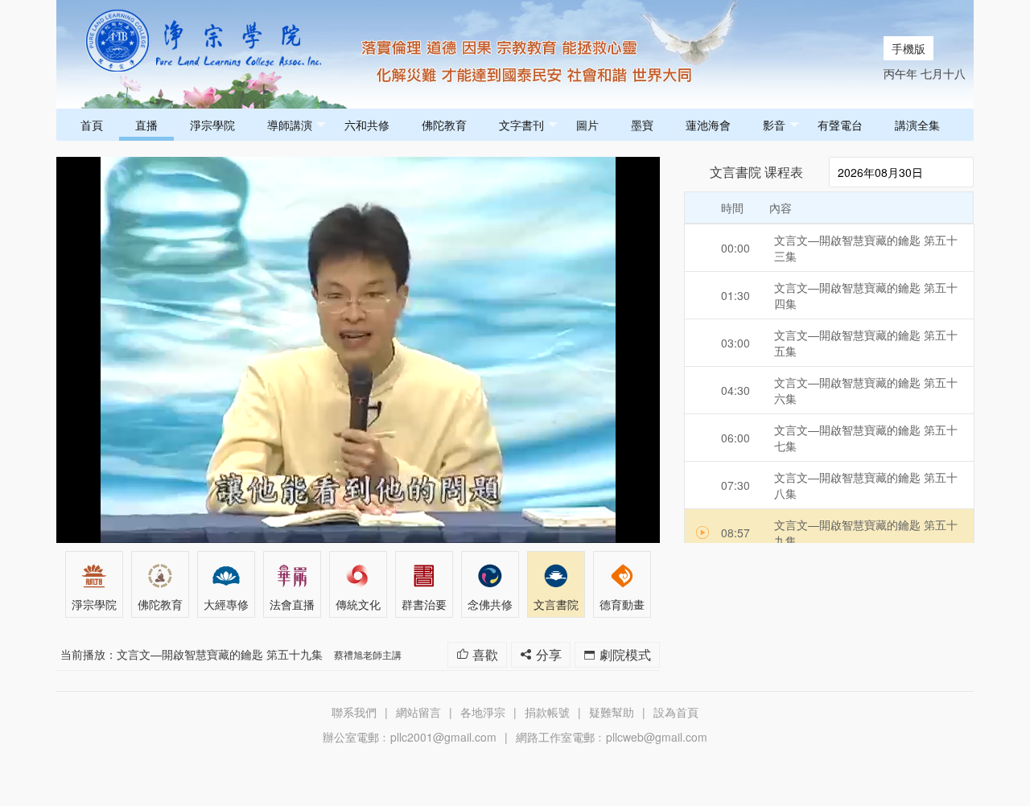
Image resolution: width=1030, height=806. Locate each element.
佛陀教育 (444, 125)
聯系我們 (354, 712)
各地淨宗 (482, 712)
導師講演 (289, 125)
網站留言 (418, 712)
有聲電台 (840, 125)
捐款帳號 (547, 712)
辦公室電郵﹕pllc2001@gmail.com (409, 737)
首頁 (91, 125)
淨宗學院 (212, 125)
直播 (146, 125)
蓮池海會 (708, 125)
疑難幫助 (611, 712)
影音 (774, 125)
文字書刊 (521, 125)
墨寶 (642, 125)
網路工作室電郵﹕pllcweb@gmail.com (611, 737)
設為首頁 (675, 712)
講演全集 (917, 125)
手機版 (908, 48)
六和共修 (366, 125)
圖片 (587, 125)
